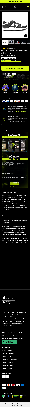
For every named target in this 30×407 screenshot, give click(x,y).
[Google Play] (8, 304)
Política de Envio (6, 356)
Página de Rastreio (7, 368)
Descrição (5, 130)
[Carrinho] (27, 7)
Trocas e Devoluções (9, 192)
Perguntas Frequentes (8, 353)
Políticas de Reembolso (8, 362)
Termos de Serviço (7, 350)
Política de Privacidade (8, 365)
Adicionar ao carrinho (15, 68)
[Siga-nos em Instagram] (3, 376)
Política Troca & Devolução (9, 359)
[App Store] (8, 299)
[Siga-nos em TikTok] (7, 376)
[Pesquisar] (5, 7)
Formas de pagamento (9, 58)
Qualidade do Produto (9, 215)
